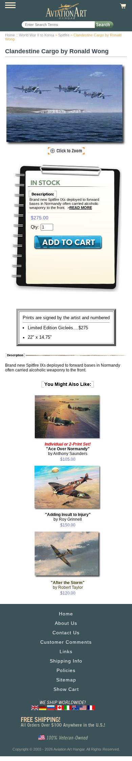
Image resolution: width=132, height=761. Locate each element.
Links (66, 651)
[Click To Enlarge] (66, 151)
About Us (66, 623)
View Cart (122, 6)
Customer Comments (66, 642)
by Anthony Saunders (68, 449)
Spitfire (63, 35)
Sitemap (66, 679)
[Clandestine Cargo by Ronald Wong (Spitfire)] (66, 105)
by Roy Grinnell (68, 517)
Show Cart (66, 689)
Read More (80, 208)
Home (10, 35)
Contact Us (66, 632)
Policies (66, 670)
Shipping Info (66, 661)
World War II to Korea (36, 35)
